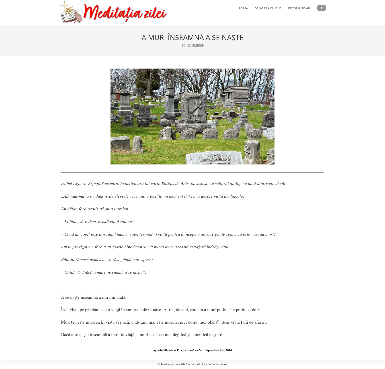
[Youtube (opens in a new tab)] (321, 8)
